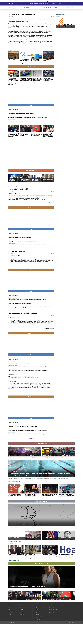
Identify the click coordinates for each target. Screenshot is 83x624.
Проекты (21, 619)
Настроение (53, 3)
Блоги (59, 3)
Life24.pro (17, 1)
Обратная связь (52, 619)
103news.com (11, 529)
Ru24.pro (22, 1)
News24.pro (10, 1)
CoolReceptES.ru (47, 1)
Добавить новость (52, 621)
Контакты (64, 619)
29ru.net (10, 69)
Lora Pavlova (11, 255)
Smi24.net (10, 446)
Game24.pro (34, 1)
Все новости (10, 621)
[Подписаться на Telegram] (69, 1)
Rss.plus (10, 483)
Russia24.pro (58, 16)
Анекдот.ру (10, 16)
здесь (67, 478)
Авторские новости (60, 14)
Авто (40, 3)
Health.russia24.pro (12, 543)
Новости (37, 621)
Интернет (45, 3)
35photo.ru (10, 191)
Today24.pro (28, 1)
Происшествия (34, 3)
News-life (10, 173)
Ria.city (40, 1)
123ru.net (72, 1)
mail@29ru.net (64, 621)
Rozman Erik (11, 193)
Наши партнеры (39, 619)
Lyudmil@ (10, 317)
